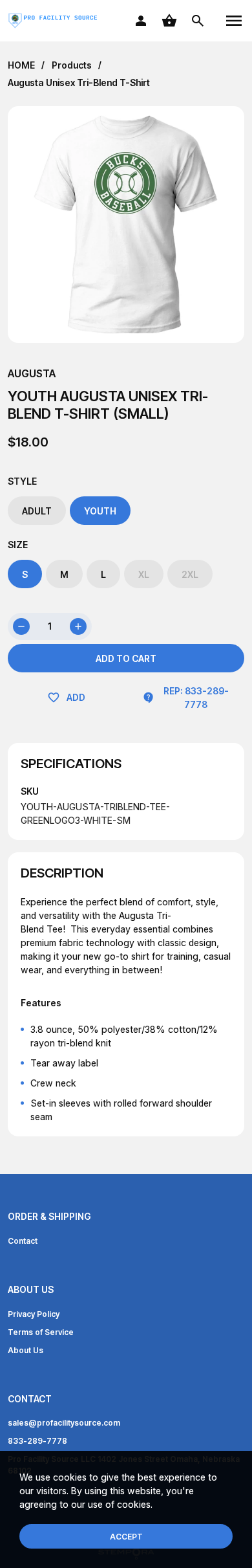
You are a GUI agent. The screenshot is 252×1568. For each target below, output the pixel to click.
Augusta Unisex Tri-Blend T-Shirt (79, 82)
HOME (21, 65)
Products (72, 65)
